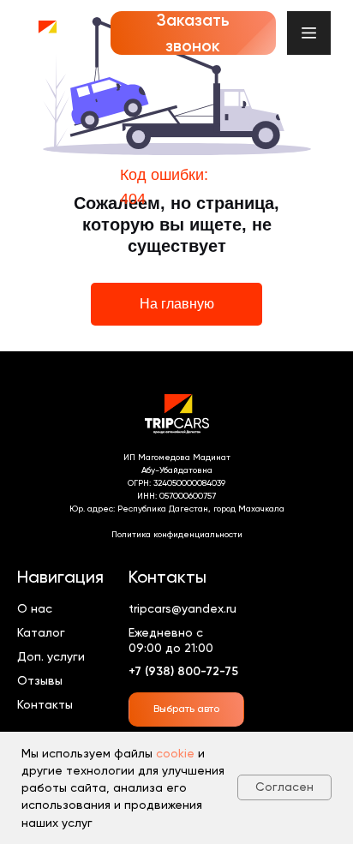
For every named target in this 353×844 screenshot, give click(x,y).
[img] (46, 33)
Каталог (41, 632)
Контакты (45, 704)
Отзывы (40, 680)
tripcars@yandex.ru (182, 608)
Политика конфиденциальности (176, 534)
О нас (34, 608)
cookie (175, 753)
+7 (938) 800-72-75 (183, 671)
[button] (193, 33)
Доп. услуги (51, 656)
